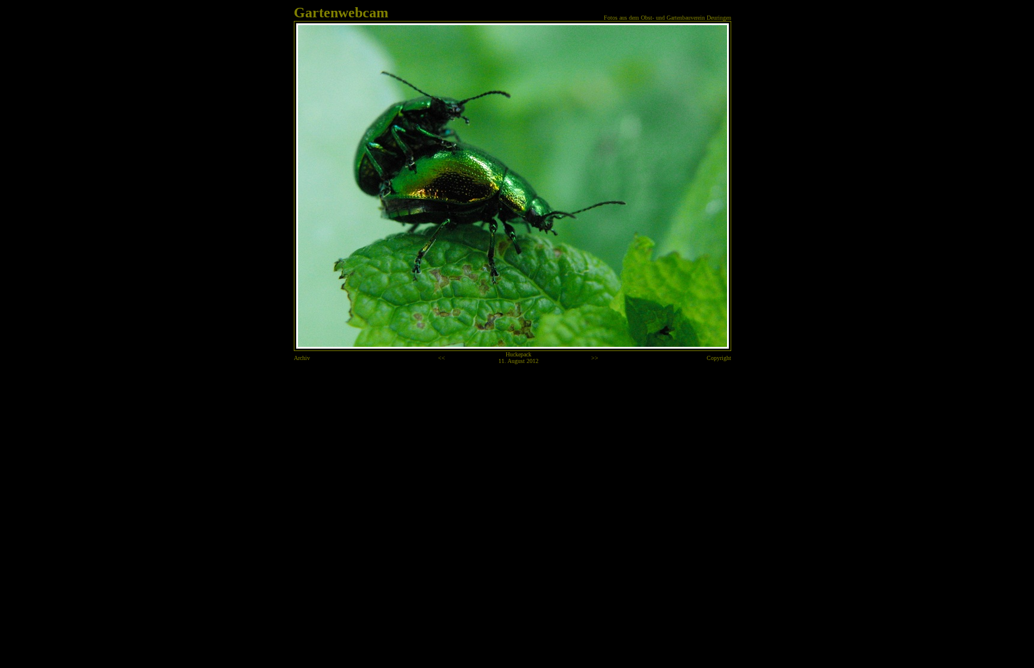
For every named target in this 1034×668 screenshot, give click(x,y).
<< (441, 358)
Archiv (302, 358)
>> (594, 358)
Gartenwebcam (341, 12)
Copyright (719, 358)
